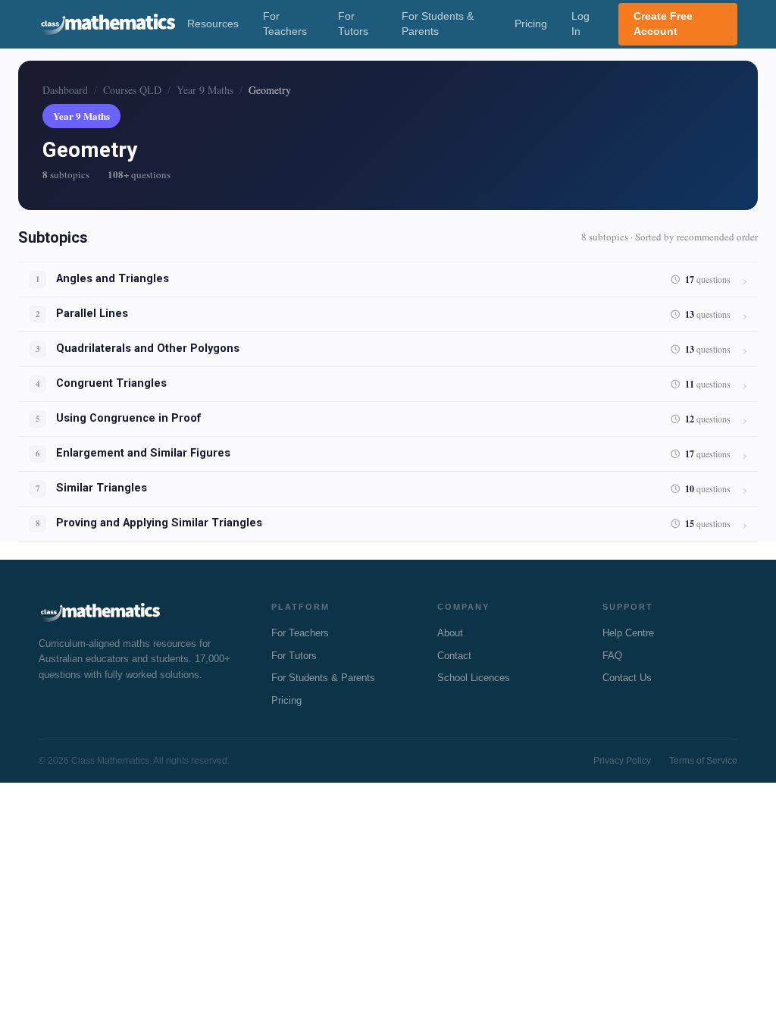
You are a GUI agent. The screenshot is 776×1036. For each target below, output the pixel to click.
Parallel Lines (92, 313)
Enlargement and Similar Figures (143, 453)
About (450, 633)
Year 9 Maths (205, 90)
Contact (454, 655)
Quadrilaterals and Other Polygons (147, 348)
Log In (580, 24)
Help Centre (628, 633)
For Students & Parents (438, 24)
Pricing (531, 24)
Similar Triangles (101, 488)
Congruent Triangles (111, 383)
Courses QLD (132, 90)
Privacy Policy (622, 760)
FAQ (612, 655)
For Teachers (285, 24)
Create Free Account (663, 24)
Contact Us (627, 677)
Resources (213, 24)
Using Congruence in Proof (128, 418)
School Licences (473, 677)
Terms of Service (703, 760)
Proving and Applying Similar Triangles (159, 522)
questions (708, 279)
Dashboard (65, 90)
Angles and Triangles (112, 278)
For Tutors (353, 24)
